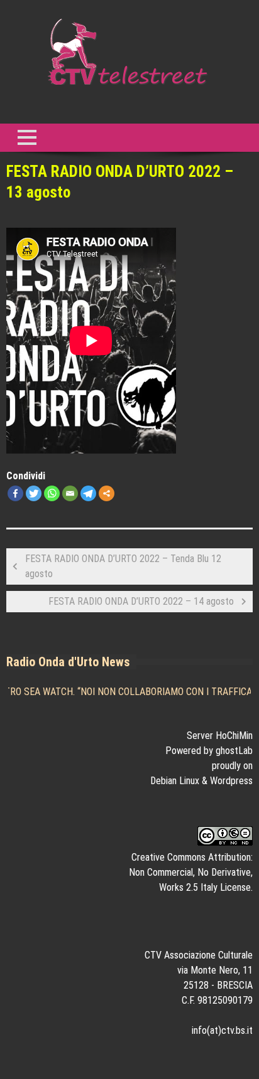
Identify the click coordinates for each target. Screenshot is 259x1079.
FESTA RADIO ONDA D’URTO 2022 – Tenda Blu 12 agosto (123, 566)
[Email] (70, 493)
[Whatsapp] (52, 493)
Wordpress (231, 781)
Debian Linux (174, 781)
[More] (106, 493)
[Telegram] (88, 493)
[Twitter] (33, 493)
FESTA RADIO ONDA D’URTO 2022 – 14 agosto (141, 601)
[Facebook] (15, 493)
